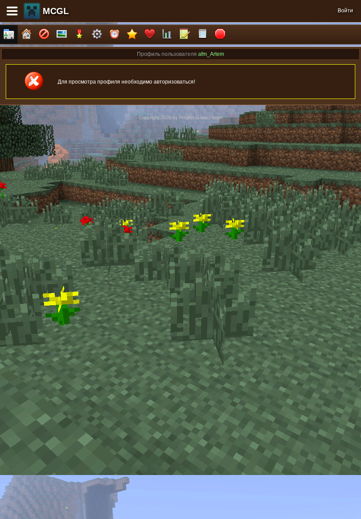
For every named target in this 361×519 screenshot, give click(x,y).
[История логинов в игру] (185, 34)
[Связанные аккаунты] (149, 34)
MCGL (56, 11)
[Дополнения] (97, 34)
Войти (345, 10)
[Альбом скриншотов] (61, 34)
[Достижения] (79, 34)
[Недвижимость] (26, 34)
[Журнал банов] (44, 34)
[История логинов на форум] (202, 34)
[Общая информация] (9, 34)
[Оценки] (132, 34)
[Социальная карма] (167, 34)
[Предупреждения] (220, 34)
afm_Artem (211, 54)
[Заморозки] (114, 34)
